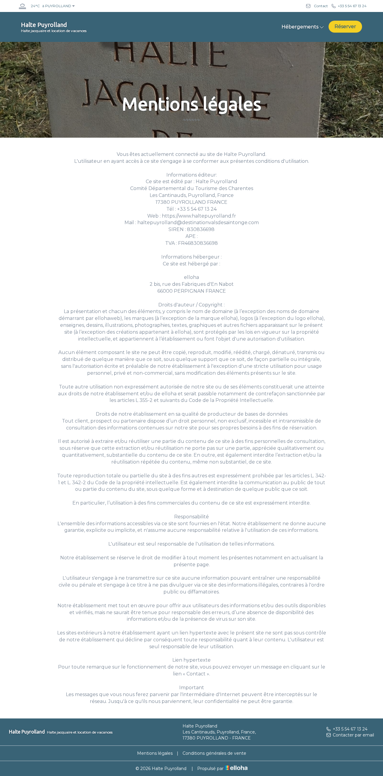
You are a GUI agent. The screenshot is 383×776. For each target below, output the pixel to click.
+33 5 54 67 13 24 (350, 729)
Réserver (345, 26)
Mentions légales (155, 753)
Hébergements (300, 27)
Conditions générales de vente (214, 753)
